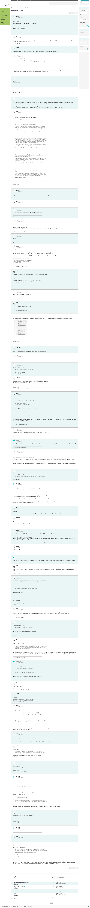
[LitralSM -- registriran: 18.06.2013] (14, 364)
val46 (60, 878)
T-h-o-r (17, 546)
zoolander (15, 894)
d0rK (14, 879)
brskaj (3, 20)
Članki (2, 17)
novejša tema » (56, 902)
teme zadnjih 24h (5, 15)
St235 (17, 55)
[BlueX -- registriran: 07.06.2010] (14, 508)
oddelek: (37, 902)
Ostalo (2, 22)
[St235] (14, 56)
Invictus (60, 886)
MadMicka (18, 451)
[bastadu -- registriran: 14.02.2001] (14, 844)
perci (60, 890)
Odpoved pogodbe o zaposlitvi (20, 878)
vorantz (17, 763)
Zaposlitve (3, 19)
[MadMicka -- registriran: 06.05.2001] (14, 451)
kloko (17, 88)
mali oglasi (4, 14)
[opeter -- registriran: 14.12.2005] (14, 622)
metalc (17, 99)
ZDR (15, 92)
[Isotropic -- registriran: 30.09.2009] (14, 471)
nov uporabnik (82, 22)
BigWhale (18, 483)
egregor (15, 890)
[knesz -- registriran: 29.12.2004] (14, 734)
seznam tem (82, 32)
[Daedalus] (14, 577)
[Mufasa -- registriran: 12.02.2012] (14, 246)
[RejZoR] (14, 37)
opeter (17, 622)
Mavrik (19, 31)
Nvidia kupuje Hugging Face (19, 0)
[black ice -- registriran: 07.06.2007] (14, 348)
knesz (17, 733)
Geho (14, 883)
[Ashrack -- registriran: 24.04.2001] (14, 17)
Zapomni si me (83, 14)
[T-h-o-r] (14, 546)
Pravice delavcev (17, 890)
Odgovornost (15, 906)
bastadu (17, 843)
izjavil (24, 58)
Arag (16, 249)
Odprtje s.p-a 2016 (17, 886)
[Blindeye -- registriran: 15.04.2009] (14, 518)
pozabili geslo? (82, 23)
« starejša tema (32, 902)
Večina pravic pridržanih (8, 906)
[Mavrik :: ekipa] (14, 440)
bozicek (60, 893)
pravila (3, 23)
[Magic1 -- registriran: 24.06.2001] (14, 429)
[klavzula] (20, 328)
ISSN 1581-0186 (29, 906)
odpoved (15, 893)
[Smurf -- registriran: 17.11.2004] (14, 48)
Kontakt (24, 906)
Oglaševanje (20, 906)
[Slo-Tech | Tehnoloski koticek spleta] (6, 4)
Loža (17, 880)
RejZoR (17, 36)
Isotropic (18, 470)
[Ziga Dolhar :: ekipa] (14, 661)
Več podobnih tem (14, 898)
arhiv (3, 11)
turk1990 (15, 887)
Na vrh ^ (88, 906)
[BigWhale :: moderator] (14, 484)
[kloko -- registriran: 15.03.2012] (14, 89)
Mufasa (17, 246)
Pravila (2, 906)
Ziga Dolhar (18, 661)
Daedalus (18, 577)
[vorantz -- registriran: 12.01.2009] (14, 763)
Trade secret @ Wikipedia (17, 758)
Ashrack (18, 16)
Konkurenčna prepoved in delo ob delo (21, 882)
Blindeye (18, 517)
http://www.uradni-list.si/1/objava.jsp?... (21, 177)
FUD (43, 676)
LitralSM (18, 364)
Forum (2, 12)
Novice (2, 9)
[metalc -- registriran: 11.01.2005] (14, 99)
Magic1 (17, 429)
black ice (18, 347)
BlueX (17, 507)
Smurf (17, 47)
